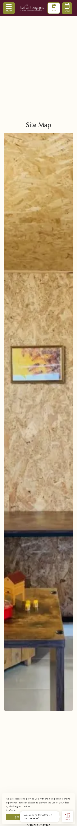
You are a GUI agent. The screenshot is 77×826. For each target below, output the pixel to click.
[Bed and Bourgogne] (38, 8)
